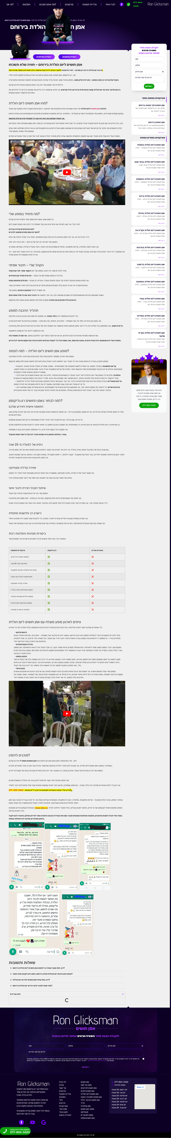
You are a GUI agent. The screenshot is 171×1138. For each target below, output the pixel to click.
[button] (67, 968)
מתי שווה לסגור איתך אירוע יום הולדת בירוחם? (32, 985)
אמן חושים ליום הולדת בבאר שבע (150, 162)
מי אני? (10, 4)
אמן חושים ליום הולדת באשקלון (150, 179)
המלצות (26, 4)
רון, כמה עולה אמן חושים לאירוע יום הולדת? (31, 980)
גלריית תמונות (89, 4)
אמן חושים (95, 108)
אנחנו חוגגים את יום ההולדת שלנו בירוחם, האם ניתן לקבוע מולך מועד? (43, 974)
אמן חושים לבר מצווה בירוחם (152, 105)
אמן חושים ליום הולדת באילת (151, 213)
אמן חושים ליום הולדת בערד (152, 298)
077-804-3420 (149, 405)
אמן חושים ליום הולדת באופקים (150, 281)
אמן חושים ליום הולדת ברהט (152, 196)
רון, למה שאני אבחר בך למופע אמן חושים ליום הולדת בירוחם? (39, 968)
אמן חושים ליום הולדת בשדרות (151, 315)
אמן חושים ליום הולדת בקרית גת (150, 230)
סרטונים (69, 4)
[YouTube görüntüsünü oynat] (67, 172)
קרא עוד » (161, 115)
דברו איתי (110, 4)
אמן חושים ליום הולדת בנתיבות (151, 247)
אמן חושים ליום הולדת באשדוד (151, 145)
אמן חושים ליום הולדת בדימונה (151, 264)
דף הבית (81, 20)
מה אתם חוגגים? (47, 4)
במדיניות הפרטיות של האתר (97, 1060)
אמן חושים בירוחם (156, 122)
